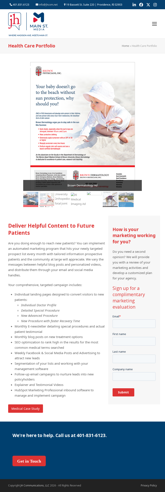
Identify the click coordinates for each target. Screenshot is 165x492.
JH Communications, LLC (34, 485)
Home (125, 46)
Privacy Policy (149, 485)
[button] (154, 24)
